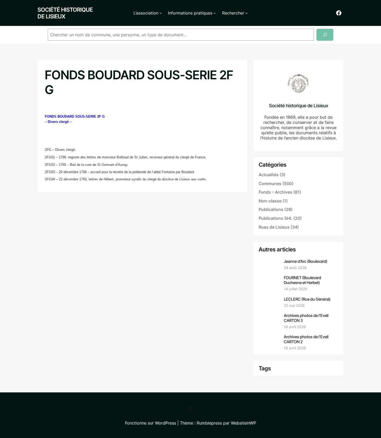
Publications (271, 209)
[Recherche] (324, 35)
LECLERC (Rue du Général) (307, 299)
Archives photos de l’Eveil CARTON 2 (306, 339)
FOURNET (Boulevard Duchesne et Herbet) (302, 280)
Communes (270, 183)
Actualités (269, 174)
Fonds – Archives (275, 192)
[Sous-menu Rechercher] (246, 13)
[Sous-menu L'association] (160, 13)
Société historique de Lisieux (65, 13)
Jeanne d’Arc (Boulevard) (305, 261)
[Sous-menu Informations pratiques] (214, 13)
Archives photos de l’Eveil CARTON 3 (306, 318)
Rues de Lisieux (274, 227)
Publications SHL (275, 218)
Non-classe (270, 200)
